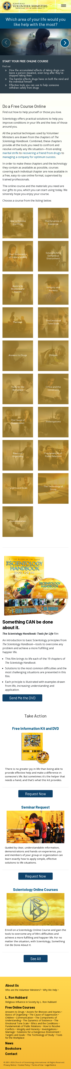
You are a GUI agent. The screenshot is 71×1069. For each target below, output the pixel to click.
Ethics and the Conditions (44, 1023)
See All (35, 958)
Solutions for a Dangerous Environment (38, 1032)
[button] (64, 42)
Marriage (10, 1032)
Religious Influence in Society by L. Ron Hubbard (30, 1001)
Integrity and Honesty (28, 1029)
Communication (24, 1017)
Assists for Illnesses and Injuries (44, 1011)
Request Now (35, 794)
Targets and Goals (15, 1034)
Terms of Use (37, 1065)
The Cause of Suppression (43, 1014)
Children (9, 1017)
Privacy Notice (10, 1065)
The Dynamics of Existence (37, 1020)
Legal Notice (50, 1065)
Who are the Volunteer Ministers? (23, 989)
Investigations (49, 1029)
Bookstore (13, 1048)
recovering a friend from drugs (41, 153)
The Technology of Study (40, 1034)
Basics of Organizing (16, 1014)
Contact (11, 1054)
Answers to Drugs (14, 1011)
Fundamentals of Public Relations (23, 1026)
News (9, 1043)
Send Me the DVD (22, 698)
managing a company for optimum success (28, 157)
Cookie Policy (24, 1065)
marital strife (10, 153)
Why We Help (50, 989)
